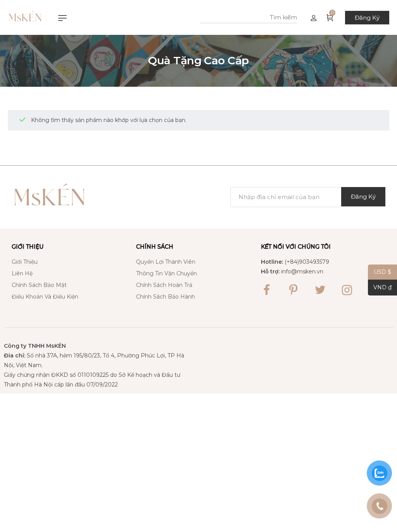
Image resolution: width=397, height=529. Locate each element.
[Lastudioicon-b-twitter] (320, 290)
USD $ (379, 272)
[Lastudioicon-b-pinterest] (293, 290)
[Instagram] (347, 290)
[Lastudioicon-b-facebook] (267, 290)
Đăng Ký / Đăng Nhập (314, 17)
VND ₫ (380, 287)
